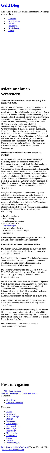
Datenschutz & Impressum (13, 449)
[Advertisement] (25, 59)
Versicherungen (9, 226)
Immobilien (11, 431)
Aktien (9, 412)
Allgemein (10, 414)
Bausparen (12, 26)
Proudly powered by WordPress (14, 447)
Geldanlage (11, 428)
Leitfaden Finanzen (14, 403)
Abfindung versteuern (11, 391)
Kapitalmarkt (13, 28)
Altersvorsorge (14, 21)
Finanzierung (11, 423)
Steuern (9, 440)
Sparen (11, 30)
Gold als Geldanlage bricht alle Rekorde (19, 393)
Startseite (12, 19)
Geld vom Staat (12, 426)
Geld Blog (10, 5)
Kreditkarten (11, 435)
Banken (11, 23)
